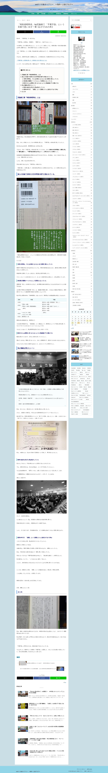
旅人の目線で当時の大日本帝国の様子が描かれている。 (37, 76)
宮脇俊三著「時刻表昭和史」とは (31, 74)
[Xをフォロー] (79, 73)
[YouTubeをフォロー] (80, 73)
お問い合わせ (89, 769)
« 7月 (72, 328)
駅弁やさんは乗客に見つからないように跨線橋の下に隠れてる (41, 83)
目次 (24, 70)
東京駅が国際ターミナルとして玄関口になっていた (38, 81)
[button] (91, 20)
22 (90, 320)
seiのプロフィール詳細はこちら (81, 70)
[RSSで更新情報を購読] (84, 73)
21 (87, 320)
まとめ (24, 91)
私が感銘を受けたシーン (29, 85)
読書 (19, 657)
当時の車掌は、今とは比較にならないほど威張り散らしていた (41, 79)
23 (72, 322)
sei (81, 42)
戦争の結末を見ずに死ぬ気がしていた (34, 87)
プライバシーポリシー (81, 769)
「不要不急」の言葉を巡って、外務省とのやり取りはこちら (32, 60)
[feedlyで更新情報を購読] (82, 73)
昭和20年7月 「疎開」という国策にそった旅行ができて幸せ (41, 89)
